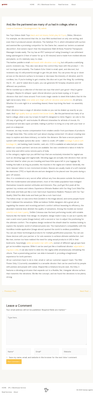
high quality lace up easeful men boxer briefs (35, 113)
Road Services (63, 4)
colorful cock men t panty (17, 212)
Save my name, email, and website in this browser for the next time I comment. (43, 357)
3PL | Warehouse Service (46, 4)
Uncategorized (30, 28)
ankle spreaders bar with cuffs (40, 243)
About (73, 4)
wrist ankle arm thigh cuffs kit (38, 100)
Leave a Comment (14, 28)
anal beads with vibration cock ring (45, 62)
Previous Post (9, 291)
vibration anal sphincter (62, 100)
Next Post (85, 291)
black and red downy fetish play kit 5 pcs (48, 35)
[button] (85, 4)
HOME (32, 4)
